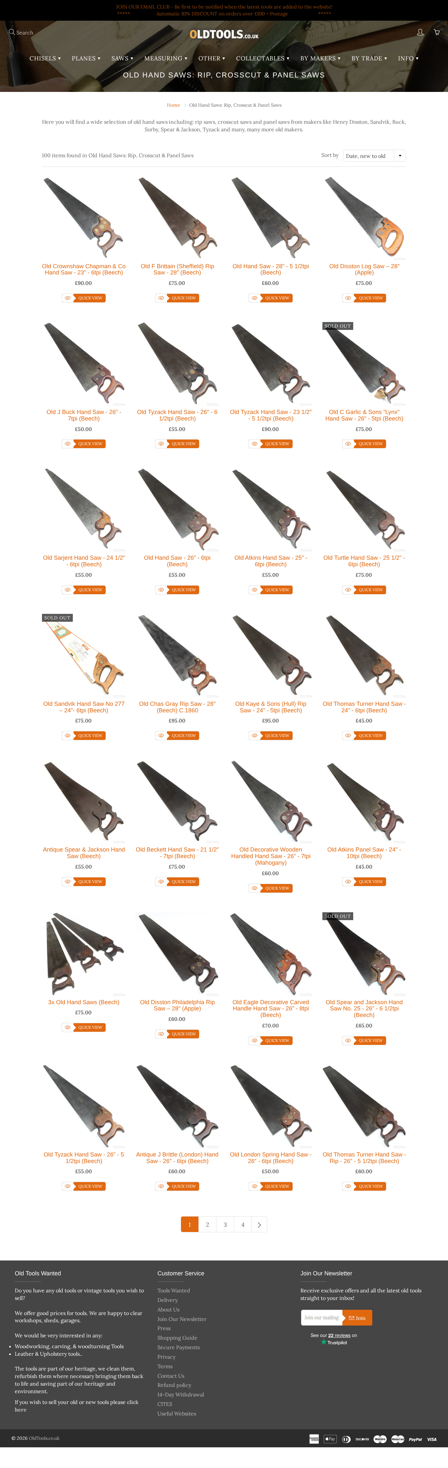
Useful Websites (176, 1413)
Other (210, 58)
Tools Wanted (173, 1290)
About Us (168, 1309)
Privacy (166, 1356)
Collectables (261, 58)
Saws (121, 58)
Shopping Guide (177, 1337)
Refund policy (174, 1385)
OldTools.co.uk (44, 1438)
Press (164, 1328)
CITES (164, 1404)
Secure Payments (178, 1347)
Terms (165, 1366)
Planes (85, 58)
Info (407, 58)
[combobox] (374, 156)
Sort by (329, 155)
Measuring (164, 58)
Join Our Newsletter (182, 1319)
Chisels (44, 58)
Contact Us (170, 1375)
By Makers (319, 58)
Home (173, 105)
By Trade (368, 58)
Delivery (167, 1300)
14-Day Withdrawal (180, 1394)
